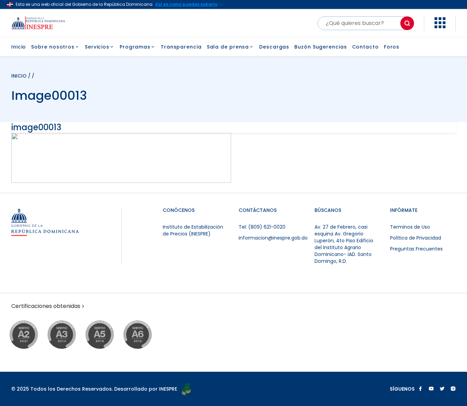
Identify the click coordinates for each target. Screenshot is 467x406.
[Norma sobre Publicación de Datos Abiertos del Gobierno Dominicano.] (68, 335)
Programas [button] (135, 46)
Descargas (274, 46)
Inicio (18, 46)
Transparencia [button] (181, 46)
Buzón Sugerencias (320, 46)
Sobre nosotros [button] (53, 46)
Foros (392, 46)
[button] (440, 26)
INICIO (19, 75)
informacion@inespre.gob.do (273, 237)
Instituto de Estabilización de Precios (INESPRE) (193, 230)
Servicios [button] (97, 46)
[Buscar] (407, 23)
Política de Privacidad (415, 237)
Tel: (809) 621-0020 (262, 227)
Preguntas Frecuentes (416, 248)
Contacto (365, 46)
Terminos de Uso (410, 227)
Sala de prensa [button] (228, 46)
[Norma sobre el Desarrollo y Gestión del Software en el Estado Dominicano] (144, 335)
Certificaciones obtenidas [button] (45, 306)
